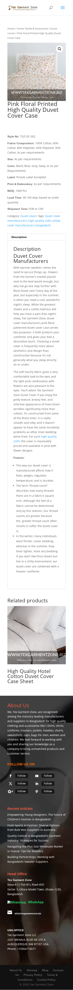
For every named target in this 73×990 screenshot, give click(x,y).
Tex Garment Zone (25, 712)
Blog (45, 970)
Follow (22, 775)
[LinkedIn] (37, 784)
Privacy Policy (33, 974)
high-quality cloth (39, 220)
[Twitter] (10, 784)
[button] (59, 48)
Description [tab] (19, 237)
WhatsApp (35, 902)
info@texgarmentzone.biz (28, 913)
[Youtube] (37, 776)
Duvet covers (28, 216)
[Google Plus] (10, 792)
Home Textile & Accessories (32, 28)
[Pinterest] (37, 792)
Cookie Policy (46, 979)
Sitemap (32, 970)
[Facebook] (10, 776)
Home (11, 28)
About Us (16, 970)
